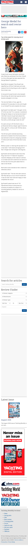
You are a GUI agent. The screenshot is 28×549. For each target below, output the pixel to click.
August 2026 (6, 420)
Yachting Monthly (6, 31)
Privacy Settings (11, 542)
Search (24, 284)
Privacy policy (4, 542)
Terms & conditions (18, 540)
